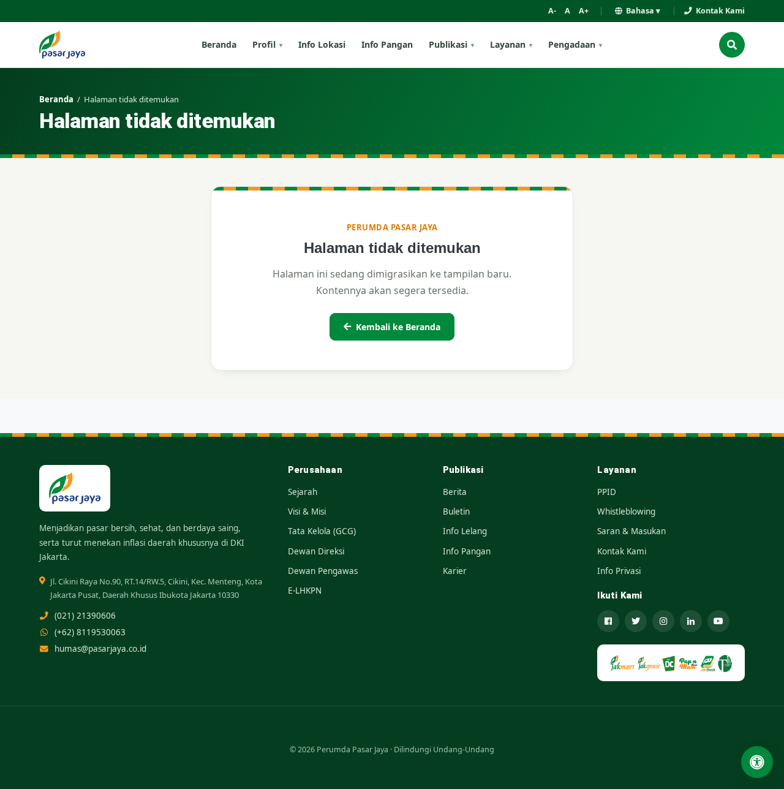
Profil (264, 44)
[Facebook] (608, 621)
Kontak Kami (720, 11)
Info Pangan (387, 44)
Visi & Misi (307, 511)
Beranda (219, 44)
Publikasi (448, 44)
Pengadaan (571, 44)
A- (552, 11)
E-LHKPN (305, 590)
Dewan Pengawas (323, 570)
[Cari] (732, 45)
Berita (455, 491)
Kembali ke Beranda (398, 327)
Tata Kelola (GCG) (322, 531)
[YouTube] (718, 621)
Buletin (456, 511)
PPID (606, 491)
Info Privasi (619, 570)
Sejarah (302, 491)
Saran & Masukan (631, 531)
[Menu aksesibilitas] (757, 762)
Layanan (508, 44)
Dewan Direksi (316, 551)
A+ (584, 11)
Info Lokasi (321, 44)
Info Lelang (465, 531)
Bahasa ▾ (643, 11)
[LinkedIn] (691, 621)
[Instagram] (663, 621)
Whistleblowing (626, 511)
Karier (455, 570)
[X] (636, 621)
